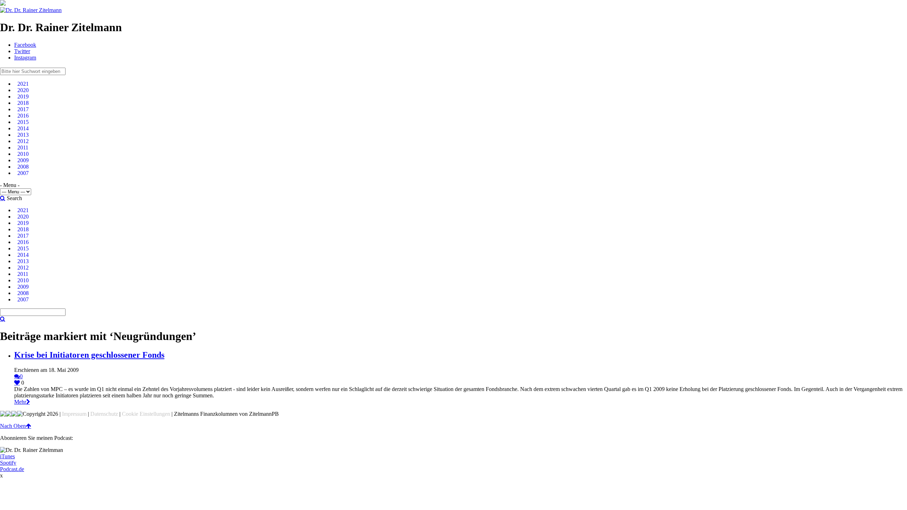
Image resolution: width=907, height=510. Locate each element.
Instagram (25, 58)
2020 (23, 90)
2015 (23, 122)
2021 (23, 84)
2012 (23, 141)
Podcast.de (12, 469)
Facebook (25, 45)
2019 (23, 97)
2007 (23, 173)
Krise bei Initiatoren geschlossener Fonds (89, 354)
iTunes (7, 456)
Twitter (22, 51)
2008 (23, 167)
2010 (23, 154)
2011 (22, 147)
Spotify (8, 463)
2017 (23, 109)
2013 (23, 135)
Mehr (20, 402)
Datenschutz (104, 414)
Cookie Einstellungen (146, 414)
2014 (23, 128)
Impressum (74, 414)
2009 (23, 160)
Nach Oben (13, 426)
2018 (23, 103)
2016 (23, 116)
